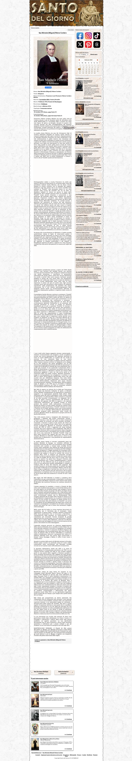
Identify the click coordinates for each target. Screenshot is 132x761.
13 (92, 69)
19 (89, 71)
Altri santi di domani (88, 119)
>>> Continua (68, 690)
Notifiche (89, 755)
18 (86, 71)
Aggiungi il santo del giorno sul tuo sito (51, 755)
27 (83, 65)
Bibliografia (73, 755)
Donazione (66, 755)
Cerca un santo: (35, 27)
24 (83, 73)
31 (94, 65)
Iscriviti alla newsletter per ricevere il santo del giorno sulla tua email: (87, 123)
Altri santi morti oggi (88, 169)
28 (86, 65)
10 (83, 69)
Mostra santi (93, 54)
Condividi (49, 87)
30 (92, 65)
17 (83, 71)
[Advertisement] (53, 170)
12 (89, 69)
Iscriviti (96, 127)
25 (86, 73)
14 (94, 69)
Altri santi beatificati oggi (88, 190)
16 (80, 71)
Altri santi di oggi (88, 98)
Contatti (37, 755)
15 (97, 69)
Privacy (79, 755)
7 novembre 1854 (44, 99)
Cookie (84, 755)
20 (92, 71)
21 (94, 71)
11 (86, 69)
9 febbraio (44, 104)
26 (80, 65)
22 (97, 71)
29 (89, 65)
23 (80, 73)
